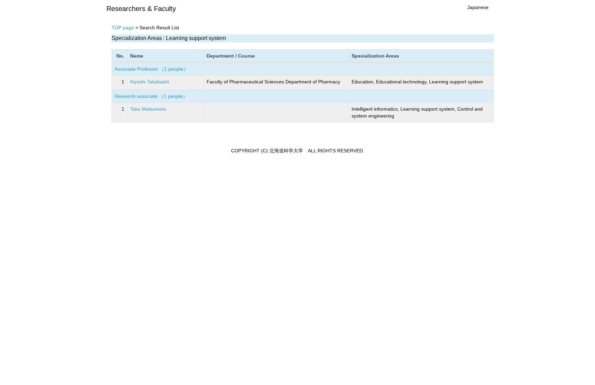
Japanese (478, 7)
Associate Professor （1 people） (151, 69)
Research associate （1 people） (151, 96)
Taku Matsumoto (148, 109)
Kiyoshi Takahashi (149, 81)
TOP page (123, 27)
